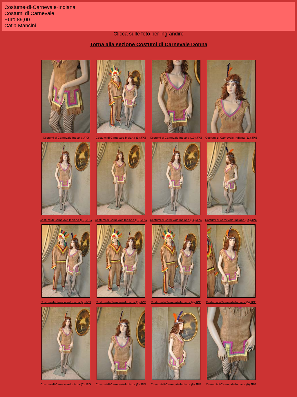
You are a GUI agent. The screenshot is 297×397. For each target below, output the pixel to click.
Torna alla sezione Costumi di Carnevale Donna (148, 44)
